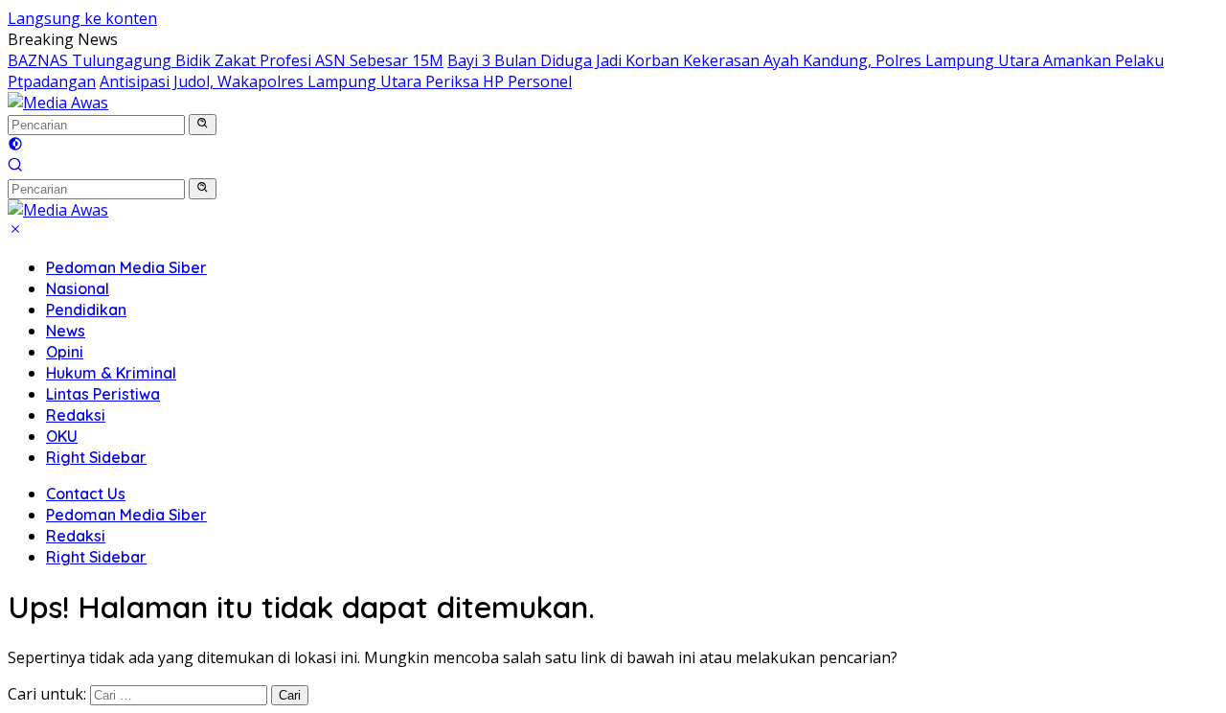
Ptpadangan (52, 81)
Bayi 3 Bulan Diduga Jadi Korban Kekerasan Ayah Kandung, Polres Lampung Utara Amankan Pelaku (805, 60)
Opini (64, 351)
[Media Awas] (58, 102)
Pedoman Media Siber (126, 267)
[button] (202, 124)
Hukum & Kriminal (111, 372)
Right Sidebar (96, 457)
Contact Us (85, 493)
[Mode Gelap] (15, 145)
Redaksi (75, 415)
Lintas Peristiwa (103, 393)
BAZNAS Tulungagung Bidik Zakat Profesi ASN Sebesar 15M (225, 60)
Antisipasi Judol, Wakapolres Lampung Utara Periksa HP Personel (336, 81)
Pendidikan (86, 309)
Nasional (77, 288)
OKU (62, 436)
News (65, 330)
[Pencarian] (15, 166)
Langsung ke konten (82, 18)
